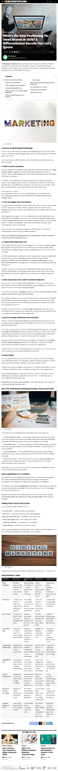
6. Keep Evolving (36, 80)
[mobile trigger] (3, 1)
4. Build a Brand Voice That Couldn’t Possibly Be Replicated (16, 91)
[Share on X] (12, 52)
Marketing (11, 32)
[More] (19, 52)
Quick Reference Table (35, 92)
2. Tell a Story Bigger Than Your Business (15, 85)
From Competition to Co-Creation (38, 87)
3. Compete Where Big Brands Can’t (13, 88)
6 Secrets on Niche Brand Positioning (12, 80)
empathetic (22, 292)
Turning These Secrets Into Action (38, 89)
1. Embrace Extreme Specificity (12, 82)
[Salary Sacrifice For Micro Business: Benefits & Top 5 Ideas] (48, 739)
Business (5, 32)
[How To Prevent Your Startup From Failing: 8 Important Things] (10, 739)
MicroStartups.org (15, 1)
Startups (9, 745)
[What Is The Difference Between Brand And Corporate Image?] (29, 739)
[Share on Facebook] (10, 52)
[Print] (17, 52)
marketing (23, 486)
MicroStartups (12, 56)
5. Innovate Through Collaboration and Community (14, 96)
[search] (48, 1)
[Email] (15, 52)
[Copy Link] (47, 723)
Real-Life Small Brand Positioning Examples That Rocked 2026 (42, 83)
